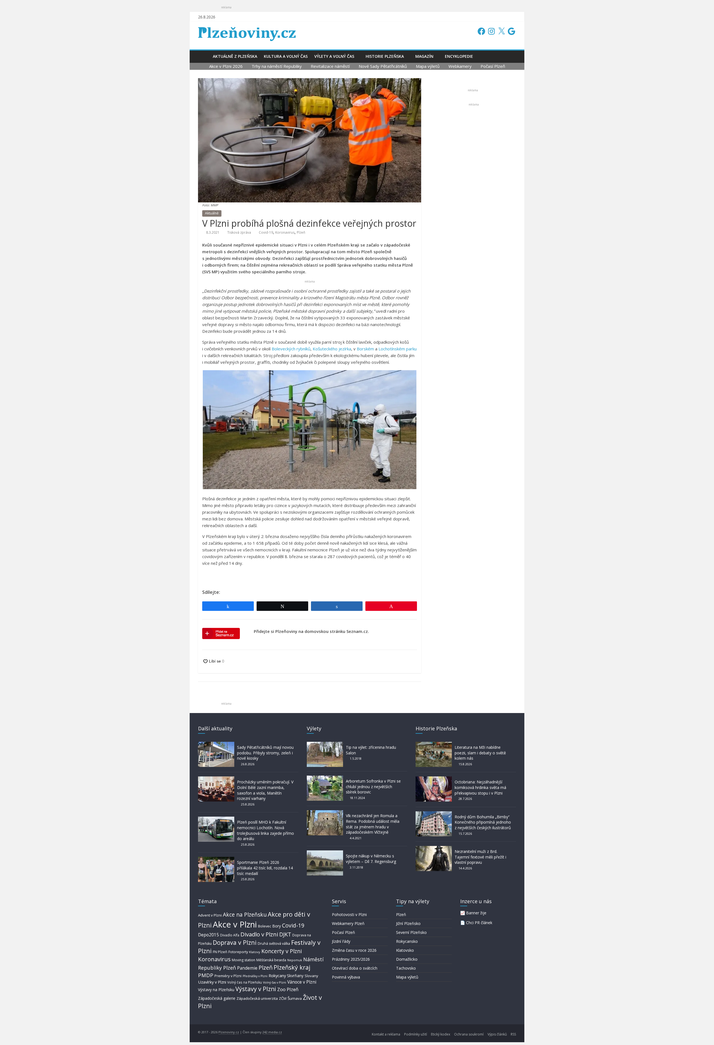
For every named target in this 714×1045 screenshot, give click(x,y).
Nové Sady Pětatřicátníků (383, 66)
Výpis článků (497, 1034)
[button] (309, 430)
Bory (276, 926)
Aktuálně (212, 213)
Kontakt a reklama (386, 1034)
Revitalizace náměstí (330, 66)
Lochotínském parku (397, 348)
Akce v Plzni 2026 (226, 66)
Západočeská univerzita (257, 998)
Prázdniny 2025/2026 (351, 959)
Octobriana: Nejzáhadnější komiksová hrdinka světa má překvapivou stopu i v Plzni (480, 787)
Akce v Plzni (235, 924)
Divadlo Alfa (229, 935)
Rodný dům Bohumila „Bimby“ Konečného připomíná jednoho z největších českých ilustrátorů (483, 822)
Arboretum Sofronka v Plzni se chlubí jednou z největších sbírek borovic (373, 786)
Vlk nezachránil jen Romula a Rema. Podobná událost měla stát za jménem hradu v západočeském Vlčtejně (372, 824)
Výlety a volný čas (334, 56)
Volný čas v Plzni (274, 982)
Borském (365, 348)
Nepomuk (294, 960)
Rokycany (277, 975)
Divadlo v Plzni (259, 934)
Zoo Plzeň (287, 989)
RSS (513, 1034)
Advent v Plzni (210, 915)
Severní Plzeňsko (411, 932)
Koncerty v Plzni (281, 951)
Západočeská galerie (216, 998)
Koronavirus (285, 232)
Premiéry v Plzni (228, 975)
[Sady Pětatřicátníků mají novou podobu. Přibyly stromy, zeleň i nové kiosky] (216, 744)
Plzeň (301, 232)
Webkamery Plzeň (348, 923)
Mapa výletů (428, 66)
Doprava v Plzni (235, 942)
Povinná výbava (346, 977)
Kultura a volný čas (286, 56)
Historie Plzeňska (385, 56)
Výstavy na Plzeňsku (216, 989)
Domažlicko (407, 959)
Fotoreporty (238, 951)
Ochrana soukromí (469, 1034)
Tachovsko (406, 968)
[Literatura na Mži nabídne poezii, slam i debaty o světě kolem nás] (434, 744)
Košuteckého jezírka (332, 348)
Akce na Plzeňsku (245, 914)
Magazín (424, 56)
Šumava (295, 998)
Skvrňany (295, 975)
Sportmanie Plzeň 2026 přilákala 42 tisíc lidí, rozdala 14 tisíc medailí (265, 868)
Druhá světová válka (274, 943)
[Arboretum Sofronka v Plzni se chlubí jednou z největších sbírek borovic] (325, 778)
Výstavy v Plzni (255, 989)
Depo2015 (208, 935)
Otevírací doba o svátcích (354, 968)
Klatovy (254, 952)
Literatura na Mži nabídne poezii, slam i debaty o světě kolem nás (480, 753)
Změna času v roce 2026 (354, 950)
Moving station (243, 960)
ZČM (282, 998)
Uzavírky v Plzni (212, 982)
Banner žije (476, 912)
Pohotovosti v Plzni (349, 914)
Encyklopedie (459, 56)
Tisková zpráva (239, 232)
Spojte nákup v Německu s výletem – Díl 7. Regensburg (371, 858)
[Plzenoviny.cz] (203, 56)
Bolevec (264, 926)
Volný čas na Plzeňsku (244, 982)
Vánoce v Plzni (301, 982)
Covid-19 (266, 232)
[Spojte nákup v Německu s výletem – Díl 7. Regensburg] (325, 853)
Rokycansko (407, 941)
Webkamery (460, 66)
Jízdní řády (341, 941)
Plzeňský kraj (292, 967)
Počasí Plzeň (493, 66)
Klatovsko (405, 950)
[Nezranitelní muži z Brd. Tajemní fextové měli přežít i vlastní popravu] (434, 848)
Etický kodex (440, 1034)
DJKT (285, 934)
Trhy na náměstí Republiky (277, 66)
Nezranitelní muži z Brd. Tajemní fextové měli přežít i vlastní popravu (480, 857)
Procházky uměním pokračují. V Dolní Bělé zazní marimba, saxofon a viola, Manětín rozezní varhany (265, 790)
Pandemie (247, 968)
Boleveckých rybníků (291, 348)
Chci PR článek (479, 922)
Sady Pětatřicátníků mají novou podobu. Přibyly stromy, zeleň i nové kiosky (265, 753)
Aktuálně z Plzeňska (235, 56)
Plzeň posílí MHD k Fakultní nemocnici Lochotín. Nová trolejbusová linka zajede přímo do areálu (265, 830)
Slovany (311, 975)
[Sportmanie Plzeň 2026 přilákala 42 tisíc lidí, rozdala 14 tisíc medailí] (216, 859)
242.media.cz (272, 1032)
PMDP (205, 975)
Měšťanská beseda (271, 960)
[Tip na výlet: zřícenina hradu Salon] (325, 744)
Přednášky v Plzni (255, 976)
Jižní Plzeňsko (408, 923)
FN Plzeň (220, 952)
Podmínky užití (415, 1034)
